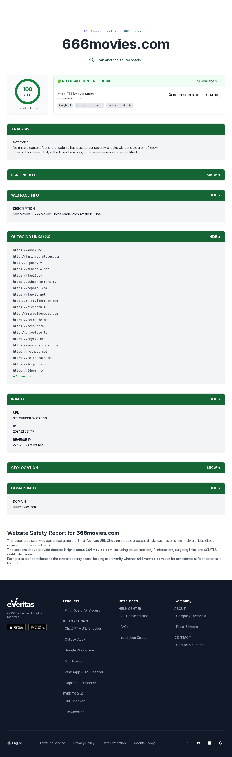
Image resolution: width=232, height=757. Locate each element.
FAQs (124, 627)
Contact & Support (190, 645)
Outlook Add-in (76, 639)
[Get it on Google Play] (37, 627)
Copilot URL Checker (80, 683)
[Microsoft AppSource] (209, 742)
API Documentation (135, 616)
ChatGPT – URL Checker (83, 628)
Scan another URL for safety (118, 60)
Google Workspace (79, 650)
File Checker (74, 712)
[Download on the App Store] (16, 627)
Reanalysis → (211, 81)
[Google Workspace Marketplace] (220, 742)
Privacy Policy (83, 743)
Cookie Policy (144, 743)
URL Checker (75, 701)
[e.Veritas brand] (27, 602)
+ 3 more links (22, 376)
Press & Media (187, 627)
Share (214, 94)
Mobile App (73, 661)
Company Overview (191, 616)
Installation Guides (134, 637)
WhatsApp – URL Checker (84, 672)
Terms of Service (52, 743)
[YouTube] (187, 742)
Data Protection (114, 743)
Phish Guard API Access (82, 610)
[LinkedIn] (198, 742)
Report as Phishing (185, 94)
